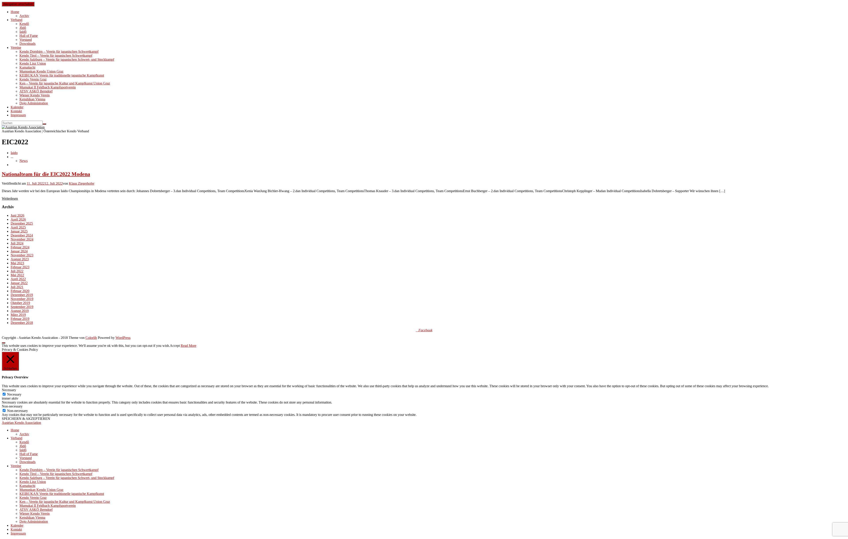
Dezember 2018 (22, 323)
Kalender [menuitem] (17, 525)
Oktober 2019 (20, 303)
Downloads (27, 43)
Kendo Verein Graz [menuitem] (33, 498)
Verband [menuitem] (16, 438)
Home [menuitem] (15, 430)
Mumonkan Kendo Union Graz (41, 71)
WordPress (123, 338)
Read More (188, 345)
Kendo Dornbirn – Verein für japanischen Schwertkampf (58, 51)
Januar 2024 (19, 251)
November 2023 (22, 255)
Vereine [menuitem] (16, 466)
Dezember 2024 (22, 235)
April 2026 (18, 219)
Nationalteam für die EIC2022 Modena (46, 174)
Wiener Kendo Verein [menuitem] (34, 513)
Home (15, 12)
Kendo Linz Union (32, 63)
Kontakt (16, 111)
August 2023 (20, 259)
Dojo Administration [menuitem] (33, 521)
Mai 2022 (17, 275)
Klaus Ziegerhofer (81, 183)
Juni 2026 (17, 215)
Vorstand (25, 39)
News (23, 161)
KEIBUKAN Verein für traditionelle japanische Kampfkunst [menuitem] (61, 494)
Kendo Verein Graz (33, 79)
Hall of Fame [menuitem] (28, 454)
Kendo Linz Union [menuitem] (32, 482)
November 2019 (22, 299)
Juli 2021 (17, 287)
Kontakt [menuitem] (16, 529)
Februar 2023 (20, 267)
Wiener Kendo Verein (34, 95)
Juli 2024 (17, 243)
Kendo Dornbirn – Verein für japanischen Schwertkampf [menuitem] (58, 470)
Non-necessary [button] (12, 406)
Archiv (24, 16)
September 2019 (22, 307)
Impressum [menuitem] (18, 533)
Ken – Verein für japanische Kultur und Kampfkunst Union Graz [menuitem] (64, 501)
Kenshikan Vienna (32, 99)
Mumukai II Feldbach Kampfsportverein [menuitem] (47, 505)
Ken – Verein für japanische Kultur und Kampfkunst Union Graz (64, 83)
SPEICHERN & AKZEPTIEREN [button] (26, 419)
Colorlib (91, 338)
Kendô (24, 24)
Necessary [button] (9, 390)
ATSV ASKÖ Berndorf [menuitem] (36, 509)
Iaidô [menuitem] (22, 450)
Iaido (14, 153)
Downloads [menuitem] (27, 462)
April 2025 (18, 227)
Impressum (18, 115)
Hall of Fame (28, 36)
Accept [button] (175, 345)
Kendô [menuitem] (24, 442)
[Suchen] (44, 124)
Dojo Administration (33, 103)
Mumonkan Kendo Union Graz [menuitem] (41, 490)
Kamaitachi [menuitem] (27, 486)
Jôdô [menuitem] (22, 446)
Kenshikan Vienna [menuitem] (32, 517)
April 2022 (18, 279)
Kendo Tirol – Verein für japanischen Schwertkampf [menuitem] (55, 474)
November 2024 (22, 239)
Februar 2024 (20, 247)
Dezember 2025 (22, 223)
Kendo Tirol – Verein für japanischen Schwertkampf (55, 55)
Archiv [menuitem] (24, 434)
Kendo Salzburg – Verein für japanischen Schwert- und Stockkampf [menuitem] (66, 478)
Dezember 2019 (22, 295)
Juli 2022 (17, 271)
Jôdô (22, 28)
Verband (16, 20)
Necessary (14, 394)
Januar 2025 (19, 231)
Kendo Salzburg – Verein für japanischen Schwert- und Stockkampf (66, 59)
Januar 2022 (19, 283)
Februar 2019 (20, 319)
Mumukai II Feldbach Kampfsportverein (47, 87)
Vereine (16, 47)
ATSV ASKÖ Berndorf (36, 91)
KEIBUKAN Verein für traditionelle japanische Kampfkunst (61, 75)
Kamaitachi (27, 67)
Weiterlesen (10, 198)
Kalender (17, 107)
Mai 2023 (17, 263)
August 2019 (20, 311)
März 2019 (18, 315)
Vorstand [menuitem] (25, 458)
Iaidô (22, 32)
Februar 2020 (20, 291)
